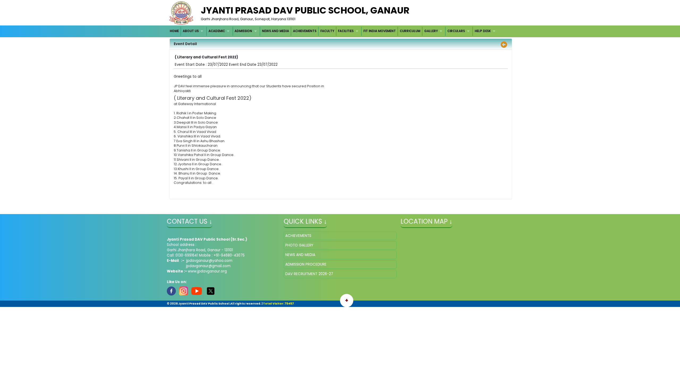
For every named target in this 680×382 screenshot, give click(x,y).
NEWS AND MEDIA (275, 31)
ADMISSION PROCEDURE (305, 264)
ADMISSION (243, 31)
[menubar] (333, 31)
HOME (174, 31)
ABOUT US (191, 31)
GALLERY (431, 31)
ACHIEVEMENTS (304, 31)
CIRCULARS (456, 31)
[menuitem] (174, 31)
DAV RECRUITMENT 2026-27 (309, 273)
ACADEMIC (217, 31)
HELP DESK (483, 31)
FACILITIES (346, 31)
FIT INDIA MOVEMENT (379, 31)
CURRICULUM (410, 31)
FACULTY (327, 31)
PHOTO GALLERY (299, 245)
